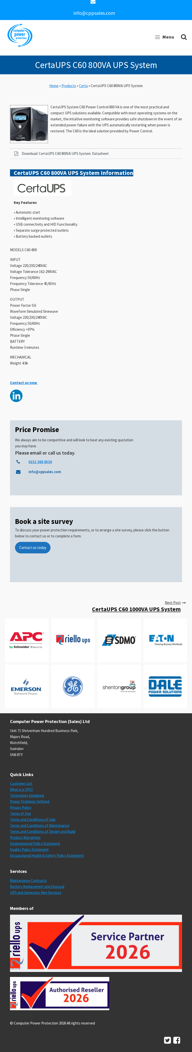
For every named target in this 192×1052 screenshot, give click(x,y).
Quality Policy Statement (29, 849)
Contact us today (32, 547)
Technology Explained (27, 795)
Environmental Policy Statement (35, 843)
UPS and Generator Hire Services (35, 892)
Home (53, 85)
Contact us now (24, 382)
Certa (83, 85)
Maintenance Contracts (28, 880)
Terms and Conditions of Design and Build (42, 831)
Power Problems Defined (29, 801)
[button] (96, 153)
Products (69, 85)
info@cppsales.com (94, 13)
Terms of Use (20, 813)
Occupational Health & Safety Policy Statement (47, 855)
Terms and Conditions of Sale (33, 819)
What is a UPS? (21, 789)
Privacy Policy (20, 807)
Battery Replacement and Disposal (37, 886)
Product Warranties (25, 837)
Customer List (21, 783)
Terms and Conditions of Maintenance (39, 825)
